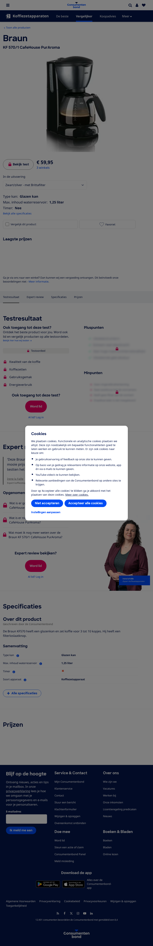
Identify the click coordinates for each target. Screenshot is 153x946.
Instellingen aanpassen (45, 512)
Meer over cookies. (77, 494)
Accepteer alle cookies (85, 503)
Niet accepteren (47, 503)
